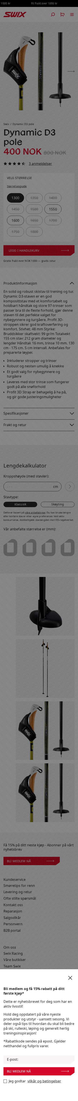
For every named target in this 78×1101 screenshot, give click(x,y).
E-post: (12, 1059)
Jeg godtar (35, 1081)
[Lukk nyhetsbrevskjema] (70, 978)
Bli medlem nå (19, 1071)
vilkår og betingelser (44, 1081)
